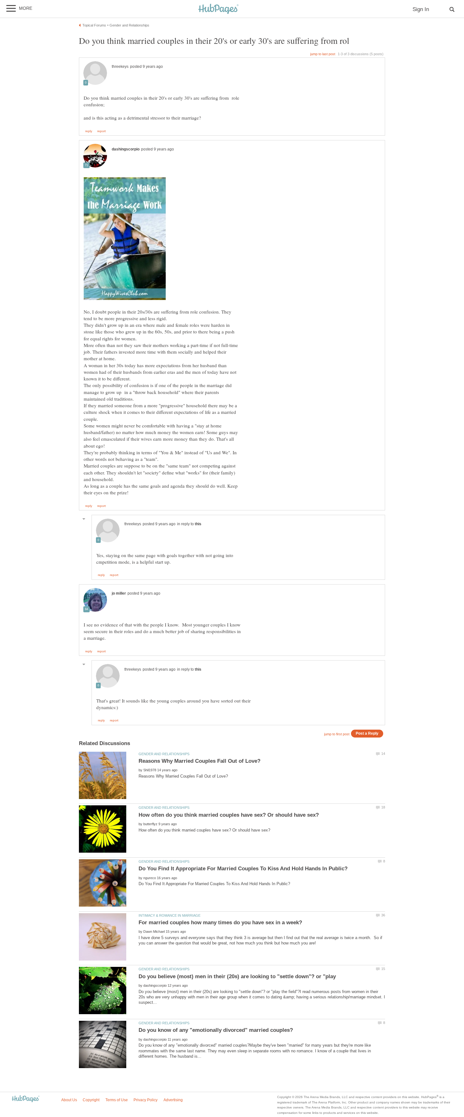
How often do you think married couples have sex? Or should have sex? (229, 815)
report (101, 131)
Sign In (421, 9)
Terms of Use (116, 1100)
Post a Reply (367, 733)
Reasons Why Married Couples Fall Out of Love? (199, 761)
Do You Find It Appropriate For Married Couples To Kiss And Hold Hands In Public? (243, 869)
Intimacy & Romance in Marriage (169, 915)
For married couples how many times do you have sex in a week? (220, 923)
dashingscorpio (126, 149)
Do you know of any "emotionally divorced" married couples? (216, 1030)
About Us (69, 1100)
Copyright (91, 1100)
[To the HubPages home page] (25, 1099)
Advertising (173, 1100)
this (198, 524)
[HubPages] (218, 9)
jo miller (119, 593)
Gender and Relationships (164, 754)
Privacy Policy (146, 1100)
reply (88, 131)
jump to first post (336, 734)
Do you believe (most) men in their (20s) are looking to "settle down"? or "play (237, 976)
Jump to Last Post (322, 54)
